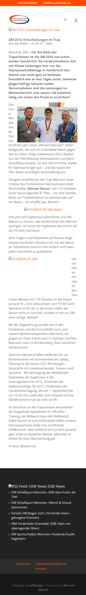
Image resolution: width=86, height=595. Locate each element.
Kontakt (40, 568)
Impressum (23, 564)
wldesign (36, 585)
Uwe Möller (21, 43)
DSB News (56, 486)
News (49, 43)
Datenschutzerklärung (51, 564)
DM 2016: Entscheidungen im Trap (34, 40)
